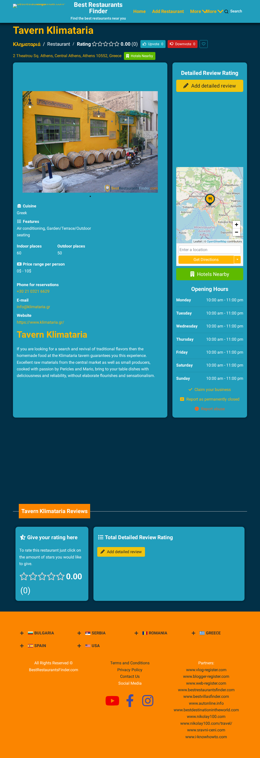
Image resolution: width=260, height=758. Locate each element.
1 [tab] (90, 196)
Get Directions (206, 259)
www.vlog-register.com (206, 669)
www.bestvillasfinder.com (206, 696)
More (195, 11)
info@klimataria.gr (33, 306)
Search (236, 11)
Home (139, 11)
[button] (236, 224)
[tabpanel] (90, 142)
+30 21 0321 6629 (33, 291)
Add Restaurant (168, 11)
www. (206, 703)
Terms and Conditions (130, 663)
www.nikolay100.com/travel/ (206, 723)
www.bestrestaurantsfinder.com (206, 689)
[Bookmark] (204, 44)
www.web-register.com (206, 683)
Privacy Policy (129, 669)
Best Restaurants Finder (98, 8)
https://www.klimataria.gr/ (40, 322)
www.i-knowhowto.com (206, 736)
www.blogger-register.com (206, 676)
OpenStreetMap (216, 241)
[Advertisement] (109, 77)
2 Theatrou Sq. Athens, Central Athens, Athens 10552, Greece (67, 55)
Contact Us (130, 676)
